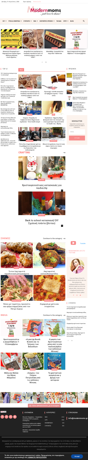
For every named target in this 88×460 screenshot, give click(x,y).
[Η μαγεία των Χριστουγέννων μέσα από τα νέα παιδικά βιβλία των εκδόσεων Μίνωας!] (54, 327)
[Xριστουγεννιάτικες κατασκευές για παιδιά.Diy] (41, 168)
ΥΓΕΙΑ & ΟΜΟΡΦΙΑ (14, 21)
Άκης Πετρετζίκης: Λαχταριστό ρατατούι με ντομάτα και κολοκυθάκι (76, 334)
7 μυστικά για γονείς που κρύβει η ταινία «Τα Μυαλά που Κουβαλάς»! (8, 133)
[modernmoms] (44, 11)
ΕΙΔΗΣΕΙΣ (32, 48)
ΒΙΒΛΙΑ (76, 48)
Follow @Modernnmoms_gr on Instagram (45, 406)
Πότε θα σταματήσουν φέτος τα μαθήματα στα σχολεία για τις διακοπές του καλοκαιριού (30, 147)
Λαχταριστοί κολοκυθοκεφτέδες (49, 272)
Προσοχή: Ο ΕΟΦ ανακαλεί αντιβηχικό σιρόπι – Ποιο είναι (53, 93)
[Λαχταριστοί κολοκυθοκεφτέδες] (49, 255)
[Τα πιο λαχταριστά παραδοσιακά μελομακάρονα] (17, 255)
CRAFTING (41, 179)
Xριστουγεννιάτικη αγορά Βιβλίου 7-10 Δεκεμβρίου (76, 52)
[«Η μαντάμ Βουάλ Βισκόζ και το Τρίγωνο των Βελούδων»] (33, 327)
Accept (77, 456)
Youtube (82, 243)
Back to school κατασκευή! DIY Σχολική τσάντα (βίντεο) (41, 222)
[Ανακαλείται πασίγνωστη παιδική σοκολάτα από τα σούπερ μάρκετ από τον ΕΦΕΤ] (33, 38)
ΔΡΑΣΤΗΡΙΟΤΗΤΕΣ (11, 48)
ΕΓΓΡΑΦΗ (77, 138)
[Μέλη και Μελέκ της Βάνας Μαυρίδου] (11, 361)
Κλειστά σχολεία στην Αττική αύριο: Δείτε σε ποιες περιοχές (54, 146)
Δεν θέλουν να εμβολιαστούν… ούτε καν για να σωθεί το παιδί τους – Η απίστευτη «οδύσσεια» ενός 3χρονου (9, 142)
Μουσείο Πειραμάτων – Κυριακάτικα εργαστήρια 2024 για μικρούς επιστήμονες (12, 54)
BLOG (72, 21)
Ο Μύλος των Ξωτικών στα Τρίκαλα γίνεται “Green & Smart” (8, 80)
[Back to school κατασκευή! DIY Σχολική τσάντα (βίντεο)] (41, 203)
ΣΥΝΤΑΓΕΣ (26, 21)
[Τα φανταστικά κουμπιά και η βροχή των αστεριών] (54, 361)
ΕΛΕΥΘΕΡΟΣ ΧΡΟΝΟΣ (46, 21)
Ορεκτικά (49, 267)
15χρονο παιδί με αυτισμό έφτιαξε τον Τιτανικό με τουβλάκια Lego (8, 96)
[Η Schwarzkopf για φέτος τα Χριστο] (71, 397)
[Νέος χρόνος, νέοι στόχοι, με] (38, 397)
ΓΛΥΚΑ (16, 267)
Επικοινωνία (37, 1)
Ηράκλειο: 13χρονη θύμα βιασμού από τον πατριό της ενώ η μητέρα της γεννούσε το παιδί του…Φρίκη (53, 121)
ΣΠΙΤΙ (65, 21)
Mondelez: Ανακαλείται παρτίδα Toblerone (54, 52)
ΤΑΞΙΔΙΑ (58, 21)
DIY (4, 21)
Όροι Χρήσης (27, 1)
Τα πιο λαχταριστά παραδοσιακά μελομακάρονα (16, 272)
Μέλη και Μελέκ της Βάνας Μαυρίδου (11, 375)
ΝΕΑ (34, 21)
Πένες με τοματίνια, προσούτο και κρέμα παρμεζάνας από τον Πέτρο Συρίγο (16, 306)
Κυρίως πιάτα (16, 300)
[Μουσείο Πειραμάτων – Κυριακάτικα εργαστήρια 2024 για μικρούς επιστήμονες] (11, 38)
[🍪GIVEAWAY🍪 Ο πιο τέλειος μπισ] (60, 397)
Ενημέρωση (29, 140)
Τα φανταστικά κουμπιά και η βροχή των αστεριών (54, 376)
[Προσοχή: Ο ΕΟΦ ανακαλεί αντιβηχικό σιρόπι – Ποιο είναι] (53, 82)
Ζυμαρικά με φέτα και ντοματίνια (49, 305)
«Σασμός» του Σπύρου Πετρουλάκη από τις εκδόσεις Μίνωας (33, 378)
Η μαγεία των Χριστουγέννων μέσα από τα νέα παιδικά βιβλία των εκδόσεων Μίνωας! (55, 345)
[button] (83, 21)
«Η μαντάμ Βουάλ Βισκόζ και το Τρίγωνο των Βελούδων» (33, 343)
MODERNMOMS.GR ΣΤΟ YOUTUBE (77, 252)
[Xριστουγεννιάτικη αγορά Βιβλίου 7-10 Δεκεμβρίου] (76, 38)
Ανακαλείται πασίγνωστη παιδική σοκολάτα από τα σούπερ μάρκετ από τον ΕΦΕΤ (33, 54)
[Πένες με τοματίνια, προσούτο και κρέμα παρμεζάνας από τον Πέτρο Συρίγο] (17, 288)
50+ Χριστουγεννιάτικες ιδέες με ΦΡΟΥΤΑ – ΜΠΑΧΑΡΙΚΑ (8, 103)
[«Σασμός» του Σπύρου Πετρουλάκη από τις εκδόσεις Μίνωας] (33, 361)
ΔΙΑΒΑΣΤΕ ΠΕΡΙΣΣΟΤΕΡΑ (37, 457)
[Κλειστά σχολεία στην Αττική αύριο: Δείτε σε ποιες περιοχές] (53, 134)
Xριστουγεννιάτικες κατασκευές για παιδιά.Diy (42, 186)
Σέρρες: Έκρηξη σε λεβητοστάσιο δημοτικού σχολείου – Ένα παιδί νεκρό (30, 120)
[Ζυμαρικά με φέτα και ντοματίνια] (49, 288)
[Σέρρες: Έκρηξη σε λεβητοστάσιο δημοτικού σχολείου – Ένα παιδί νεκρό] (30, 108)
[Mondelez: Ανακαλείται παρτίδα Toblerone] (54, 38)
